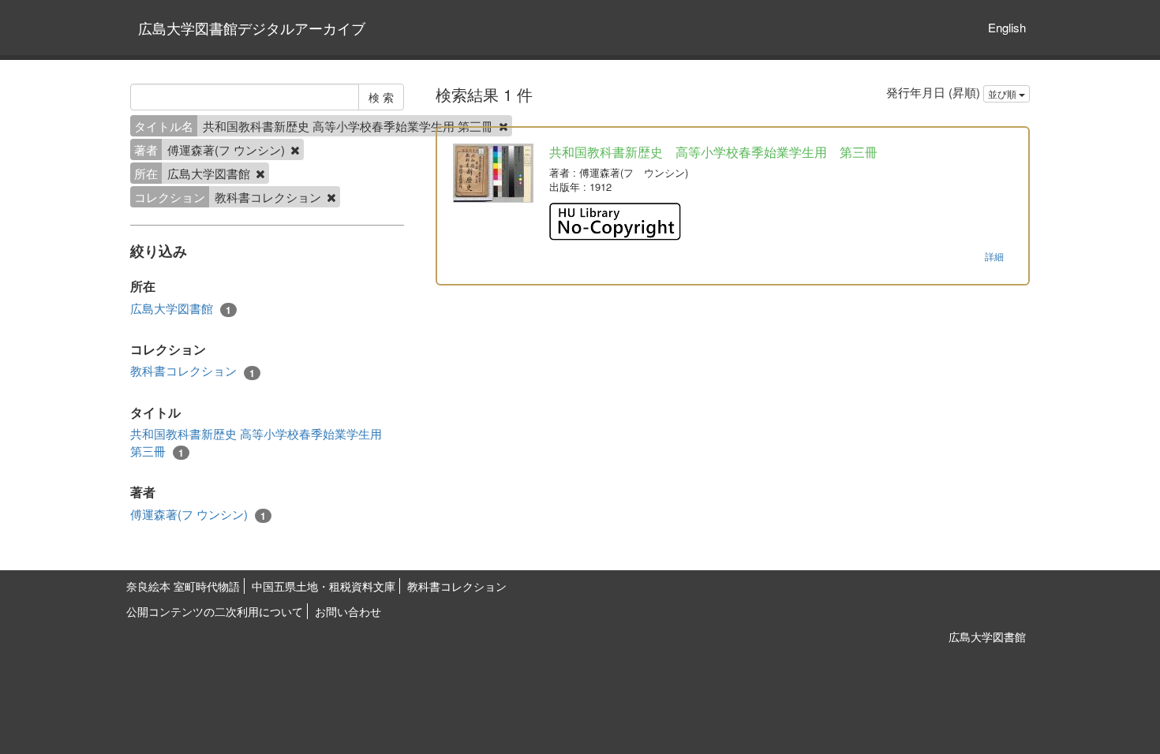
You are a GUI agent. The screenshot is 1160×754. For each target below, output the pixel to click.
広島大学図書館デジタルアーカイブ (251, 27)
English (1007, 27)
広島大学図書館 (180, 308)
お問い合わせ (348, 611)
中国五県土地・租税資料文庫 (323, 586)
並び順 (1003, 93)
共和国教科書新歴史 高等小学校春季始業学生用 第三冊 (256, 442)
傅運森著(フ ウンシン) (198, 514)
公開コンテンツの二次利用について (214, 611)
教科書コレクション (192, 370)
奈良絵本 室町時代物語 (183, 586)
